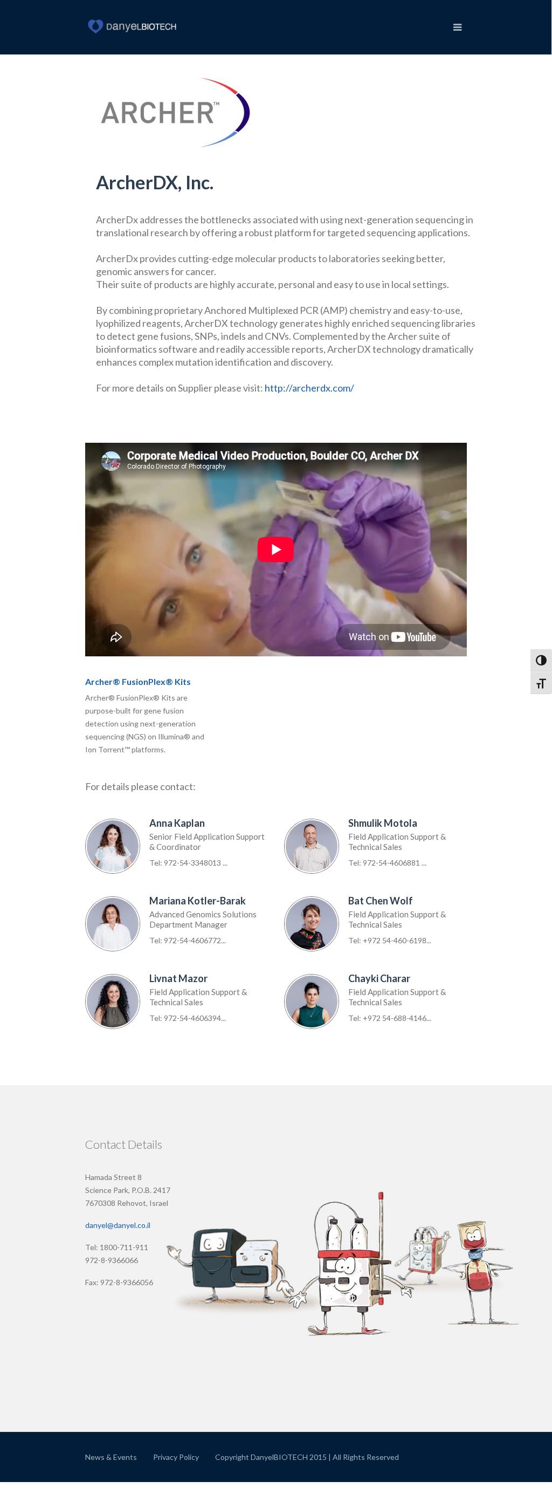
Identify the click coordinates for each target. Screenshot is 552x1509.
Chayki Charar (379, 978)
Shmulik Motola (382, 823)
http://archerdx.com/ (309, 388)
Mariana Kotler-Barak (197, 901)
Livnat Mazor (178, 978)
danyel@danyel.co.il (117, 1225)
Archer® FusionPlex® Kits (138, 681)
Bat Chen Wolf (380, 901)
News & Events (111, 1457)
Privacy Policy (176, 1457)
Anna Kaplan (177, 823)
